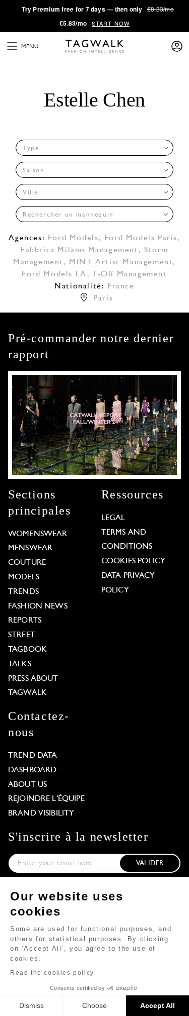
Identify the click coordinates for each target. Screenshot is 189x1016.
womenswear (38, 534)
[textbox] (91, 148)
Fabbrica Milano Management (80, 250)
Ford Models (73, 238)
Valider (149, 863)
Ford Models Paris (140, 238)
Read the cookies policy (52, 972)
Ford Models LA (54, 274)
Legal (113, 518)
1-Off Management (130, 274)
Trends (23, 592)
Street (21, 635)
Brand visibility (41, 813)
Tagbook (27, 650)
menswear (30, 548)
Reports (24, 621)
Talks (19, 664)
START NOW (111, 23)
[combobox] (94, 148)
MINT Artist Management (121, 262)
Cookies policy (133, 561)
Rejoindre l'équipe (46, 799)
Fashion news (38, 606)
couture (27, 563)
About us (27, 785)
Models (23, 577)
